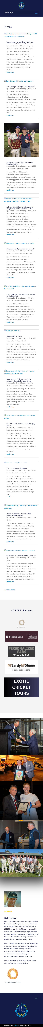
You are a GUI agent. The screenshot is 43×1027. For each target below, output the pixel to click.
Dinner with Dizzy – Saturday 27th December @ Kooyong (19, 515)
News (30, 48)
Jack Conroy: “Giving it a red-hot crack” (21, 86)
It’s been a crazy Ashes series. (17, 468)
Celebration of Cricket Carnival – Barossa (21, 555)
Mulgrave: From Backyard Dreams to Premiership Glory (20, 163)
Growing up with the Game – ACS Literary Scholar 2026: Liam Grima (19, 380)
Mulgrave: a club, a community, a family (21, 249)
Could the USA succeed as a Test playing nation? (21, 424)
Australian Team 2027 (14, 336)
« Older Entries (9, 590)
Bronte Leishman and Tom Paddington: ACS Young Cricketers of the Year (20, 43)
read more (10, 72)
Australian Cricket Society (17, 46)
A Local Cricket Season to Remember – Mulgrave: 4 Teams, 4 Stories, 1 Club (20, 208)
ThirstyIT (16, 1025)
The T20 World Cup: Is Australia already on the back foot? (21, 295)
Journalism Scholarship (19, 48)
